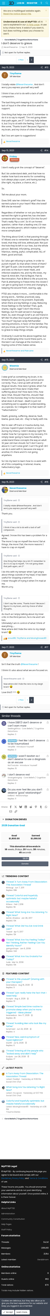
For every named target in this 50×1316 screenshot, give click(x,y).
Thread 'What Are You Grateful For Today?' (24, 958)
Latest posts (14, 1067)
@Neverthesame (24, 84)
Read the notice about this (17, 13)
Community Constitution (13, 1219)
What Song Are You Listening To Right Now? (25, 1089)
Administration (8, 1213)
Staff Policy (6, 1229)
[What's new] (41, 3)
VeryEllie (11, 746)
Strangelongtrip (15, 777)
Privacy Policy (18, 1178)
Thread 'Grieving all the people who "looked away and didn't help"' (24, 1052)
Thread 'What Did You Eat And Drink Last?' (24, 927)
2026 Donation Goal (13, 825)
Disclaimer (6, 1178)
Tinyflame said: (10, 500)
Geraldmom (43, 1259)
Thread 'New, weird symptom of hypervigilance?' (22, 1038)
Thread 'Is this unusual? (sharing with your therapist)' (25, 981)
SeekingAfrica (14, 728)
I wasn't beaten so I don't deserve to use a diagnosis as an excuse (27, 759)
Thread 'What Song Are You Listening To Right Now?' (26, 914)
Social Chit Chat (13, 1081)
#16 (46, 481)
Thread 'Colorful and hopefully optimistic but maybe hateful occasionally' (22, 898)
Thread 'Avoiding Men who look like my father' (26, 1025)
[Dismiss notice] (46, 10)
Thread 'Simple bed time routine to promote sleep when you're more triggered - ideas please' (24, 1009)
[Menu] (4, 3)
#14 (46, 150)
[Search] (46, 3)
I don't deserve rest (19, 774)
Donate (25, 863)
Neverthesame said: (12, 678)
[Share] (42, 67)
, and (27, 638)
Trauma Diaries (13, 1112)
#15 (46, 359)
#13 (46, 67)
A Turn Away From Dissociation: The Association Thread (24, 1075)
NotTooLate (13, 765)
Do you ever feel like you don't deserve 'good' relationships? (25, 791)
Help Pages (6, 1224)
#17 (46, 647)
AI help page (33, 24)
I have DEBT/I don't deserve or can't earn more (25, 724)
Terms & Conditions (38, 1178)
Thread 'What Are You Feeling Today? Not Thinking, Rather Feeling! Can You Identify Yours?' (25, 942)
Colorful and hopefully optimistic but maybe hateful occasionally (25, 1102)
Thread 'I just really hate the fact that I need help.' (26, 994)
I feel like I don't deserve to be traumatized (26, 742)
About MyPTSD (8, 1208)
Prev (22, 59)
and (19, 350)
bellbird (11, 795)
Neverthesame (11, 47)
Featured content (17, 973)
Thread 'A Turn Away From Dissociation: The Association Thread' (26, 883)
